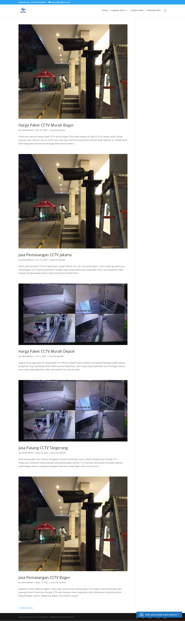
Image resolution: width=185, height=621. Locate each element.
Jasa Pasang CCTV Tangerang (43, 447)
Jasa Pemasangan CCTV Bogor (44, 577)
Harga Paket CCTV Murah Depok (46, 351)
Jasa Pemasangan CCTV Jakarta (45, 254)
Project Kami (137, 10)
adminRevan (27, 130)
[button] (159, 615)
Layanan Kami (118, 10)
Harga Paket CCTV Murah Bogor (46, 125)
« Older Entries (25, 608)
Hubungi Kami (154, 10)
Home (105, 10)
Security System (57, 130)
